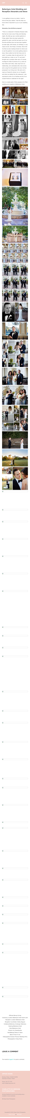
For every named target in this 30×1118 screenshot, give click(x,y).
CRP (3, 3)
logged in (11, 1059)
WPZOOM (19, 1114)
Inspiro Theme (12, 1114)
